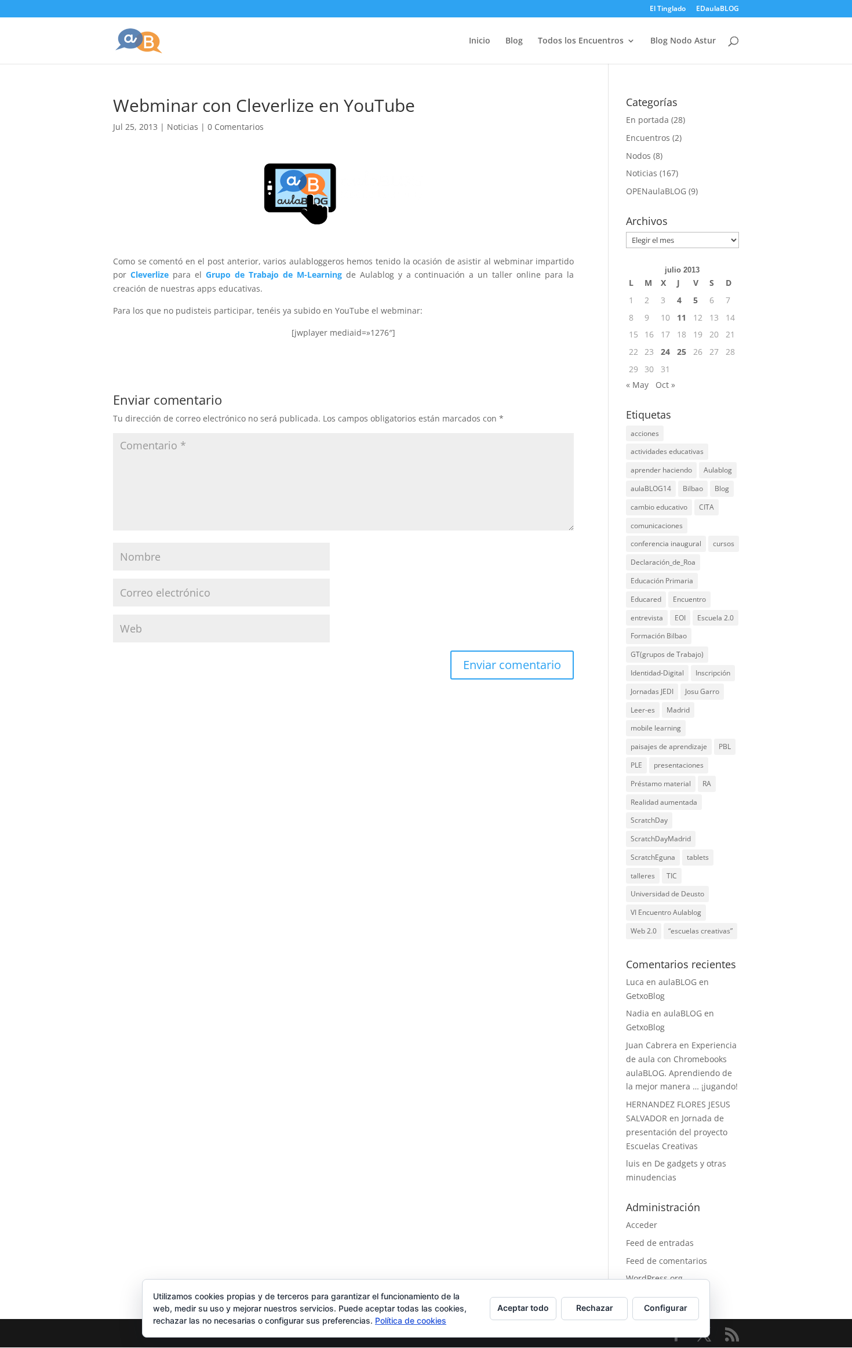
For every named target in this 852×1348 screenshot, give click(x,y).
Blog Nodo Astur (683, 41)
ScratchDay (649, 820)
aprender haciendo (661, 470)
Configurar (665, 1308)
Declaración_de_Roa (663, 562)
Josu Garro (702, 691)
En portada (647, 119)
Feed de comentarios (666, 1260)
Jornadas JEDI (652, 691)
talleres (643, 876)
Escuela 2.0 (715, 618)
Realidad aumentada (664, 802)
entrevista (647, 618)
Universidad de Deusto (667, 894)
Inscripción (713, 673)
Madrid (678, 710)
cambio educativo (659, 507)
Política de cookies (410, 1320)
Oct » (665, 384)
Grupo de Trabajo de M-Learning (274, 274)
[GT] (343, 193)
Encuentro (689, 599)
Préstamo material (661, 784)
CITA (706, 507)
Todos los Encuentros (581, 41)
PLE (636, 765)
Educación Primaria (662, 581)
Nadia (637, 1013)
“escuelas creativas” (700, 931)
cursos (723, 543)
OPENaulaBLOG (656, 191)
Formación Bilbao (659, 636)
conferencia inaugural (666, 543)
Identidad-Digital (657, 673)
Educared (646, 599)
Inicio (479, 41)
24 (665, 351)
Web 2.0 (644, 931)
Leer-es (643, 710)
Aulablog (718, 470)
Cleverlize (149, 274)
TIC (672, 876)
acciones (645, 433)
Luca (635, 981)
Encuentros (648, 137)
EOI (680, 618)
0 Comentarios (235, 126)
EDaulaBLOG (717, 9)
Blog (514, 41)
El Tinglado (668, 9)
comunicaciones (657, 526)
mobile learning (656, 728)
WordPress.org (654, 1278)
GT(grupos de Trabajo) (667, 654)
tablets (698, 857)
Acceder (641, 1224)
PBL (725, 746)
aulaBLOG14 (651, 488)
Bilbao (693, 488)
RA (706, 784)
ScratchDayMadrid (661, 839)
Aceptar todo (523, 1308)
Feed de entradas (660, 1242)
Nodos (638, 155)
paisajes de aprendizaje (669, 746)
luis (633, 1163)
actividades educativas (667, 451)
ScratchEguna (653, 857)
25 (681, 351)
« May (637, 384)
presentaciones (679, 765)
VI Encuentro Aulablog (666, 912)
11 (681, 317)
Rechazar (594, 1308)
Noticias (182, 126)
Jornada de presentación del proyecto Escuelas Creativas (676, 1132)
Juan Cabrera (651, 1045)
